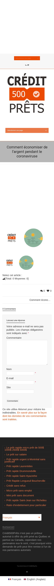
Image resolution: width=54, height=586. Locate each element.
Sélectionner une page (23, 58)
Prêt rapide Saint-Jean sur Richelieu (26, 500)
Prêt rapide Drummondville (21, 471)
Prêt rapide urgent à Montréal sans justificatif (25, 460)
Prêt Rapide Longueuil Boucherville (25, 480)
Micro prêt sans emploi (19, 490)
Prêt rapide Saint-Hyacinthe (21, 476)
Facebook (28, 64)
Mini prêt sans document (20, 495)
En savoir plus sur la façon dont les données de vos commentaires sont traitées (25, 416)
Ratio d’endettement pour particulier (26, 505)
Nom (9, 369)
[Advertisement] (27, 27)
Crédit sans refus (15, 485)
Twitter (25, 64)
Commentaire (13, 337)
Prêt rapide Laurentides (19, 466)
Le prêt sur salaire (16, 454)
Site (8, 387)
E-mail (9, 378)
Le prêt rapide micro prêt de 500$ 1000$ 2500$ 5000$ (24, 448)
